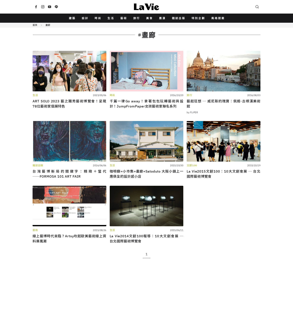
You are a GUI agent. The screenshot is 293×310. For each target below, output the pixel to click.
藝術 (123, 18)
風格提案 (218, 18)
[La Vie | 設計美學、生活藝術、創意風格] (146, 6)
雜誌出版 (178, 18)
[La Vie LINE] (56, 6)
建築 (72, 18)
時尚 (98, 18)
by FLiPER (192, 112)
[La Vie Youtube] (49, 6)
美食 (149, 18)
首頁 (35, 25)
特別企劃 (198, 18)
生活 (111, 18)
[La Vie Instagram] (42, 6)
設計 (85, 18)
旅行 (136, 18)
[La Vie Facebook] (36, 6)
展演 (162, 18)
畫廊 (47, 25)
